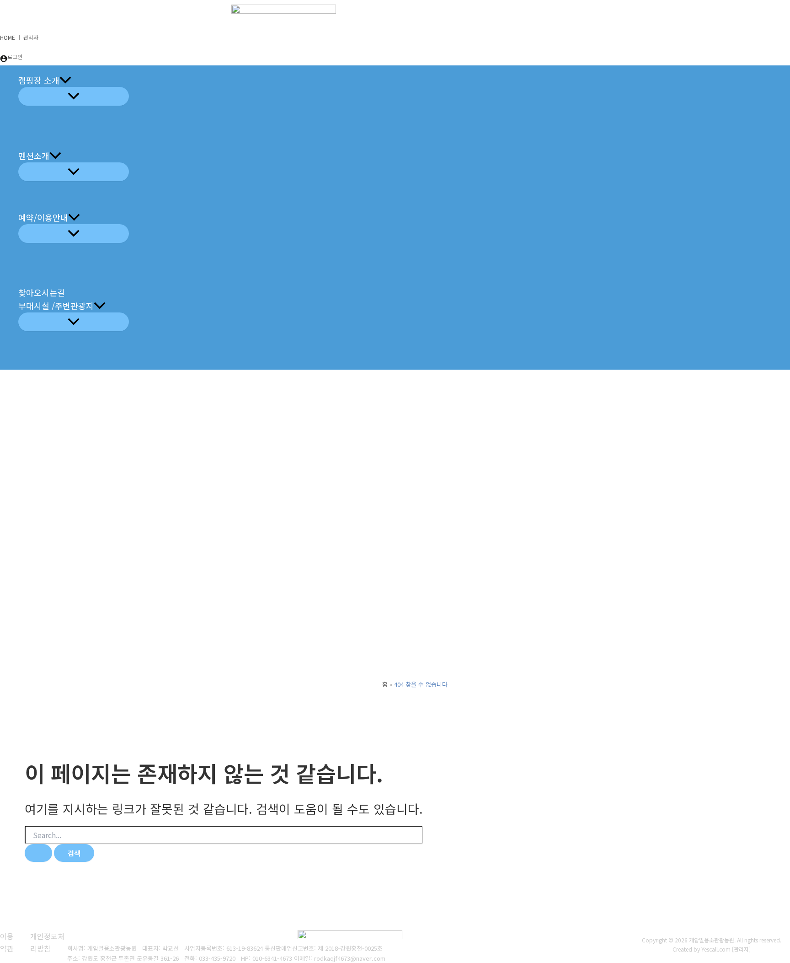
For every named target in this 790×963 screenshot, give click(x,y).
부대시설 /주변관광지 (56, 306)
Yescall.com (716, 949)
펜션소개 (33, 155)
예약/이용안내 (43, 217)
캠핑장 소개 (38, 80)
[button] (65, 80)
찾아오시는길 (41, 292)
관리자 (30, 37)
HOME (7, 37)
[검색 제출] (38, 853)
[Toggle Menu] (73, 96)
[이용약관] (9, 942)
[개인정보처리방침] (48, 942)
